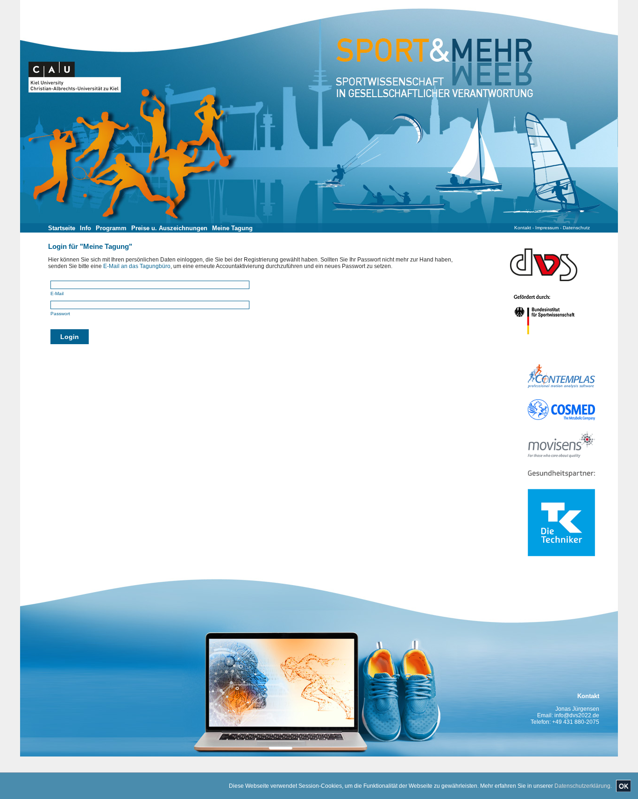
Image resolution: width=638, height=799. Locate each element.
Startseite (61, 228)
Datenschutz (576, 227)
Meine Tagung (232, 228)
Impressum (547, 227)
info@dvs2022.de (576, 715)
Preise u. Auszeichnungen (169, 228)
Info (85, 228)
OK (623, 786)
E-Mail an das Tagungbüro (136, 266)
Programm (111, 228)
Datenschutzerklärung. (583, 786)
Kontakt (522, 227)
